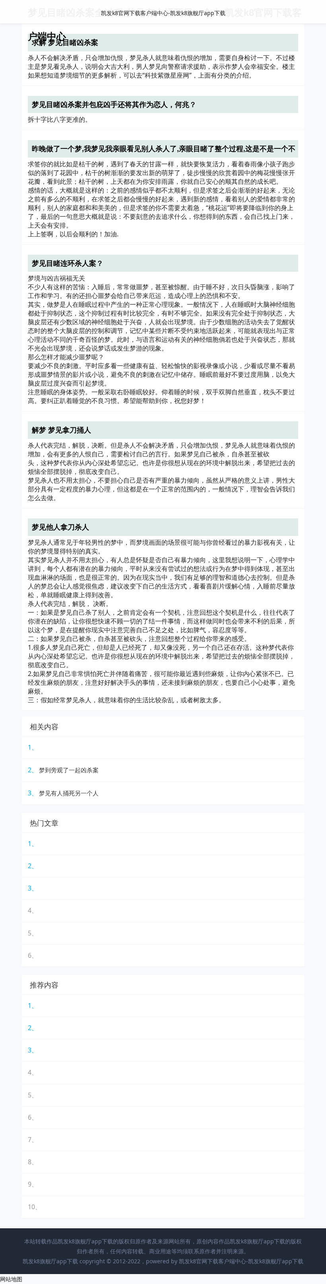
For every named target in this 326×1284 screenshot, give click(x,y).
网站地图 (11, 1279)
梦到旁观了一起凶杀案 (69, 770)
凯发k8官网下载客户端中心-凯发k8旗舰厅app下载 (163, 13)
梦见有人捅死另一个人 (69, 793)
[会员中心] (278, 12)
